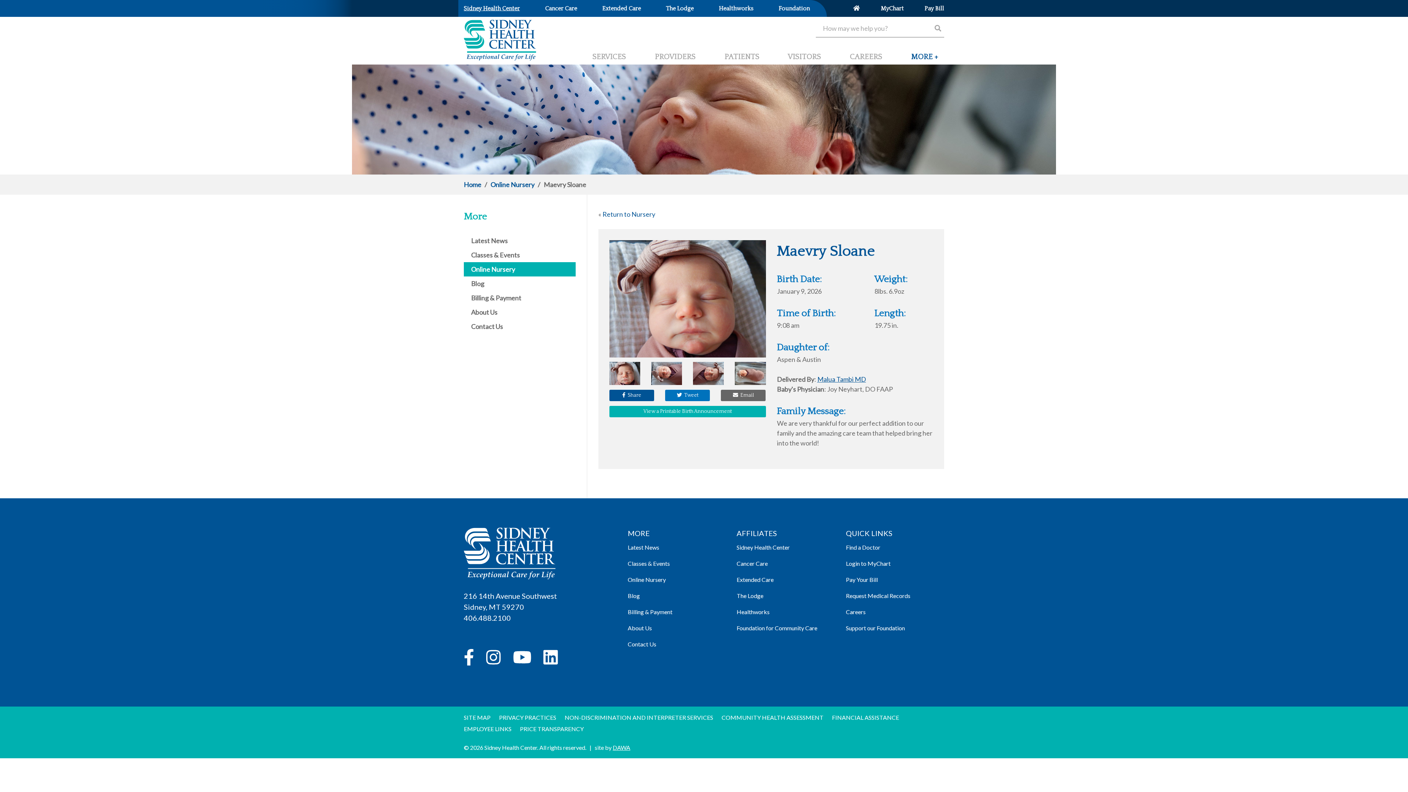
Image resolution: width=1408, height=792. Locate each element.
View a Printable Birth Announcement (688, 411)
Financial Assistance (865, 717)
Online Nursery (513, 184)
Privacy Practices (527, 717)
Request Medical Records (878, 595)
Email (746, 395)
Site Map (477, 717)
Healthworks (753, 611)
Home (472, 184)
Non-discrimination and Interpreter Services (639, 717)
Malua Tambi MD (841, 379)
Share (633, 395)
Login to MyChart (868, 563)
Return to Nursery (628, 214)
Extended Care (755, 579)
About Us (640, 627)
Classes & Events (649, 563)
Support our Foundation (875, 627)
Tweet (690, 395)
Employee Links (487, 728)
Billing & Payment (650, 611)
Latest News (643, 547)
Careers (856, 611)
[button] (924, 59)
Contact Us (642, 644)
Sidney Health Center (763, 547)
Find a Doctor (863, 547)
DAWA (621, 747)
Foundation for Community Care (777, 627)
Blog (634, 595)
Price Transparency (552, 728)
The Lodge (750, 595)
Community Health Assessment (773, 717)
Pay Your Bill (862, 579)
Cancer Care (752, 563)
